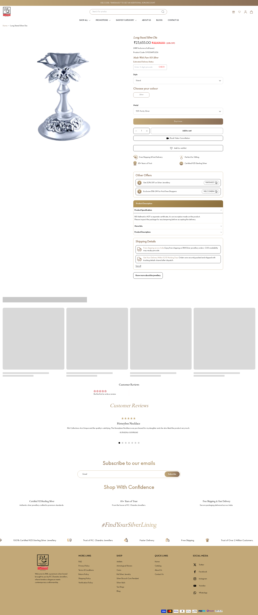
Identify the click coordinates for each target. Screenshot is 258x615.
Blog (118, 591)
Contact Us (159, 574)
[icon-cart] (251, 12)
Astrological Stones (124, 566)
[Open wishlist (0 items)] (239, 12)
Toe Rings (120, 587)
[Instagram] (196, 579)
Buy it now (178, 121)
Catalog (158, 566)
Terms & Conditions (86, 570)
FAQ (80, 562)
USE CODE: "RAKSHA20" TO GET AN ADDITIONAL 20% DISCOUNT (127, 3)
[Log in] (245, 12)
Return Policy (83, 574)
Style (135, 75)
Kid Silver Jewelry (124, 574)
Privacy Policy (83, 566)
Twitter (201, 565)
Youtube (202, 586)
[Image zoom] (64, 97)
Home (5, 26)
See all (138, 266)
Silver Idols (121, 583)
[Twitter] (196, 565)
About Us (158, 570)
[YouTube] (196, 586)
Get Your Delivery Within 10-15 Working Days (160, 258)
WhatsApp (203, 593)
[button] (187, 131)
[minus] (136, 131)
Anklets (119, 562)
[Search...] (163, 12)
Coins (119, 570)
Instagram (203, 579)
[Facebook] (196, 572)
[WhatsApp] (196, 593)
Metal (135, 105)
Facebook (203, 572)
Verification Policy (85, 583)
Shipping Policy (84, 578)
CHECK (162, 67)
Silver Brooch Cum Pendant (128, 578)
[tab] (119, 443)
